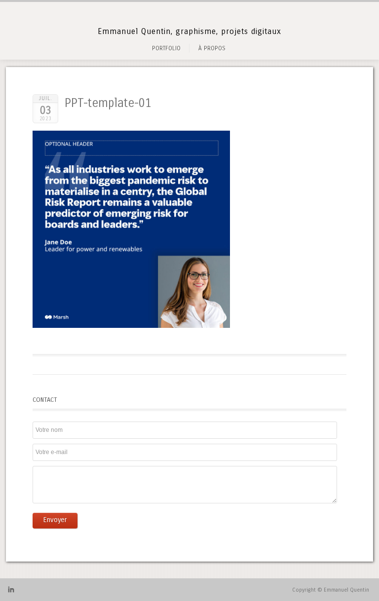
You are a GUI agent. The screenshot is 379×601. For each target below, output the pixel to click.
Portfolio (166, 48)
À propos (212, 48)
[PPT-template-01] (131, 325)
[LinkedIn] (11, 591)
